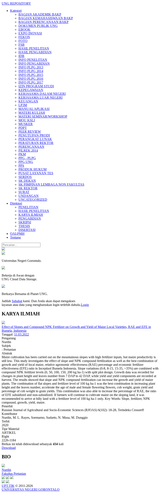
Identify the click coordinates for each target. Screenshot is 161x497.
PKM (22, 154)
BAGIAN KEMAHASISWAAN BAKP (45, 18)
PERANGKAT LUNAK (35, 139)
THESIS (24, 226)
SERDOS (25, 177)
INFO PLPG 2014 (30, 71)
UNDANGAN (28, 196)
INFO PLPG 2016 (30, 78)
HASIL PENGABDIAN (35, 52)
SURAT (23, 192)
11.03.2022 (21, 334)
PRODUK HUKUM (32, 169)
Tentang (15, 237)
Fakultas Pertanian (14, 473)
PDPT (22, 128)
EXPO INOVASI (30, 33)
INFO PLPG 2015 (30, 75)
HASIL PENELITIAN (33, 48)
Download (9, 448)
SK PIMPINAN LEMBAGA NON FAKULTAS (51, 184)
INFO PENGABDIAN (34, 63)
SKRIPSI (24, 222)
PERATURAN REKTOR (35, 143)
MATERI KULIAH (31, 112)
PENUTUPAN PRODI (34, 135)
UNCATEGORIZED (32, 199)
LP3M (22, 105)
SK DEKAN (27, 180)
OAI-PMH (17, 233)
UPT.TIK (8, 486)
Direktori (16, 203)
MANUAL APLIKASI (33, 109)
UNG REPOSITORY (16, 3)
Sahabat (17, 301)
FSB (21, 44)
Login (85, 305)
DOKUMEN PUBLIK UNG (38, 26)
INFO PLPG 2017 (30, 82)
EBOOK (24, 29)
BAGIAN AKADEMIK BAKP (39, 14)
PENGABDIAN (29, 218)
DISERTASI (26, 230)
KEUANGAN (28, 101)
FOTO (22, 41)
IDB (21, 56)
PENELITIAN (28, 207)
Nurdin (6, 470)
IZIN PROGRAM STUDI (36, 86)
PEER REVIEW (29, 131)
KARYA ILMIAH (30, 214)
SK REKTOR (28, 188)
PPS (21, 165)
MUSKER (25, 124)
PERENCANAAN (31, 146)
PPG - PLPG (27, 158)
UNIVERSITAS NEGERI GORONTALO (31, 489)
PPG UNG (25, 162)
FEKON (24, 37)
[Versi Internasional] (3, 249)
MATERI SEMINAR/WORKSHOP (42, 116)
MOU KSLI (26, 120)
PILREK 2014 (28, 150)
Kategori (16, 10)
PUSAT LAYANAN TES (35, 173)
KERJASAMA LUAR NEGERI (40, 97)
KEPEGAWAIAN (30, 90)
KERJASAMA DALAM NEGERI (42, 94)
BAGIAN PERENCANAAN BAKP (43, 22)
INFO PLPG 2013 (30, 67)
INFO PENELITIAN (32, 60)
